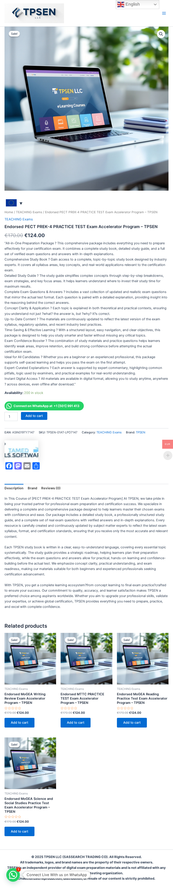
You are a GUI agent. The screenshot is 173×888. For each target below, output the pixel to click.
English (132, 4)
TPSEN (140, 432)
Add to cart (34, 416)
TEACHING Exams (29, 212)
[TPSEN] (21, 451)
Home (9, 212)
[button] (161, 34)
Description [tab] (14, 488)
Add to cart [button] (19, 723)
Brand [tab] (32, 488)
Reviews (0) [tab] (51, 488)
